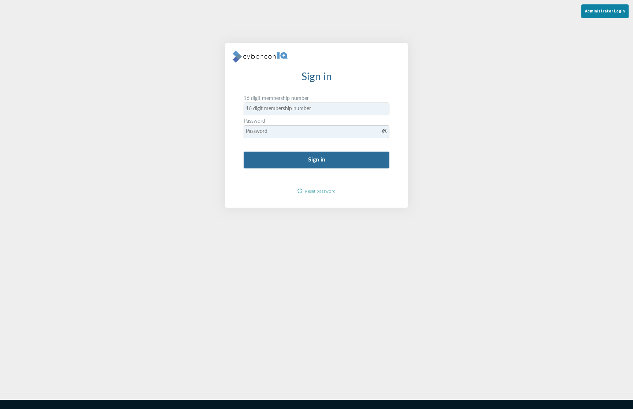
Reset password (320, 191)
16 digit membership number (276, 98)
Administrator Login (605, 11)
